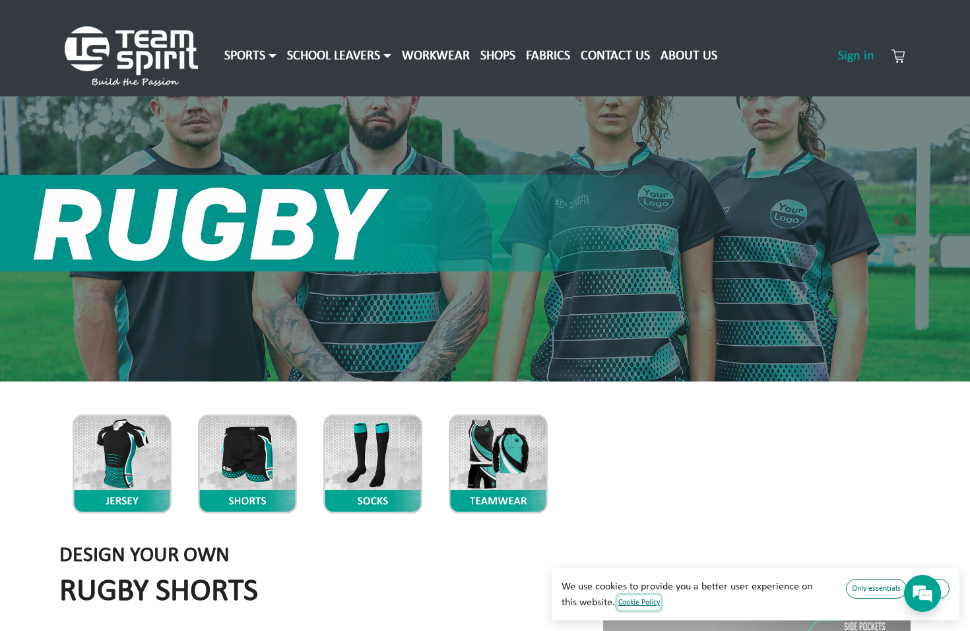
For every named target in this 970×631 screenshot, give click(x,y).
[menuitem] (250, 56)
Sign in (856, 56)
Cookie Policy (639, 603)
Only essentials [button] (876, 589)
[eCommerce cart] (898, 56)
